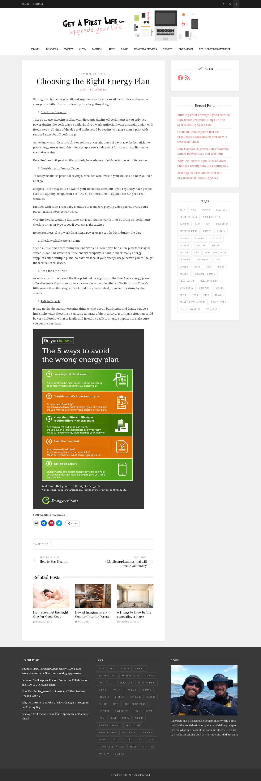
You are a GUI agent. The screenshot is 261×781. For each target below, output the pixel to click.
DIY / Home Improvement (214, 49)
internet (185, 259)
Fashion (97, 49)
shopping (204, 288)
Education (186, 49)
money (221, 267)
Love (124, 49)
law (218, 259)
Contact (38, 3)
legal (197, 267)
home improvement (215, 252)
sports (220, 288)
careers (184, 224)
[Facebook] (224, 4)
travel (219, 295)
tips (206, 295)
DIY (208, 224)
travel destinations (192, 302)
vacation (195, 309)
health (184, 252)
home (196, 252)
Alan (82, 89)
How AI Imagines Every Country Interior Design (92, 614)
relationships (209, 281)
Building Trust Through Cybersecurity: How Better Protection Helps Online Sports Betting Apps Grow (203, 120)
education (222, 224)
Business (52, 49)
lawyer (184, 267)
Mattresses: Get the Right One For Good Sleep (50, 614)
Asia (182, 210)
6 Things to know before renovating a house (134, 614)
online (184, 274)
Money (68, 49)
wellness (211, 309)
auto (193, 210)
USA (182, 309)
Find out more (229, 734)
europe (207, 231)
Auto (82, 49)
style (183, 295)
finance (199, 238)
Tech (112, 49)
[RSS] (230, 4)
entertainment (188, 231)
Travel (35, 49)
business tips (211, 217)
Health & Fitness (145, 49)
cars (197, 224)
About (25, 3)
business (221, 210)
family (221, 231)
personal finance (204, 274)
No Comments (98, 89)
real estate (187, 281)
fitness (184, 245)
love (209, 267)
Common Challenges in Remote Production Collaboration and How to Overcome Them (202, 136)
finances (215, 238)
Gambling (200, 245)
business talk (188, 217)
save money (186, 288)
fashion (184, 238)
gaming (216, 245)
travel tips (218, 302)
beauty (206, 210)
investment (203, 259)
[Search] (236, 4)
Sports (168, 49)
